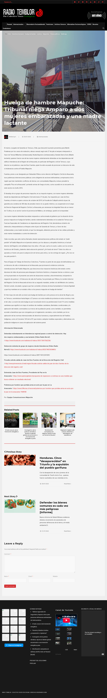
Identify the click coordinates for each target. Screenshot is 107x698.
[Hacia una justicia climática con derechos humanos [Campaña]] (69, 634)
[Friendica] (83, 2)
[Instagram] (87, 2)
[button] (5, 612)
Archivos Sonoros (60, 24)
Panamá (9, 24)
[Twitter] (79, 2)
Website (55, 576)
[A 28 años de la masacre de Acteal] (58, 629)
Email (31, 576)
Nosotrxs (95, 24)
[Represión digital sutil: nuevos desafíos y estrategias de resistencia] (67, 420)
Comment (7, 554)
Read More (67, 484)
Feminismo (49, 24)
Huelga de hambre (30, 34)
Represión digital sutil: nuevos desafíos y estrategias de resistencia (68, 432)
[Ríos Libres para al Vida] (58, 634)
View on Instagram (15, 645)
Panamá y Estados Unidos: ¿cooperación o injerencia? (20, 2)
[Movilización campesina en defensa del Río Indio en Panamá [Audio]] (48, 420)
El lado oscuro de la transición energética (11, 431)
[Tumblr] (95, 2)
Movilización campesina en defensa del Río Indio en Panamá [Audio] (49, 432)
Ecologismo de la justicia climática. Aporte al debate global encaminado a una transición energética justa (30, 434)
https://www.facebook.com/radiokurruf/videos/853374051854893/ (33, 349)
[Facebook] (75, 2)
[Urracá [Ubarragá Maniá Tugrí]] (69, 638)
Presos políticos (55, 34)
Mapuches (46, 34)
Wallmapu (64, 34)
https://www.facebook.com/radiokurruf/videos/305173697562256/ (28, 340)
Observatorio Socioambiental (35, 24)
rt (15, 137)
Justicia (39, 34)
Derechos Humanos (18, 34)
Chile (9, 34)
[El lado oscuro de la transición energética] (11, 420)
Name (6, 576)
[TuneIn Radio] (99, 2)
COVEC (89, 24)
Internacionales (18, 24)
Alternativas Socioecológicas (76, 24)
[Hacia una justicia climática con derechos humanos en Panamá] (58, 638)
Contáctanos (7, 28)
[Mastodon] (103, 2)
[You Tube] (91, 2)
